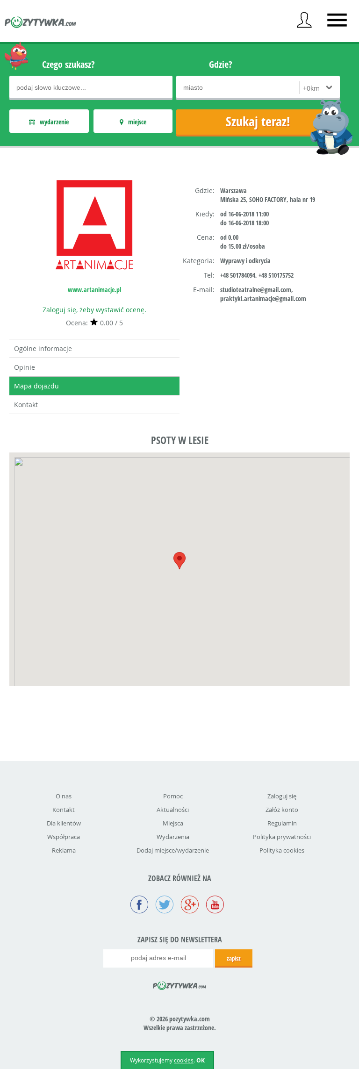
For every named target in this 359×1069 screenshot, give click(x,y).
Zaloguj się (281, 796)
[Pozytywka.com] (180, 984)
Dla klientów (64, 823)
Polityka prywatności (282, 836)
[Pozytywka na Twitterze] (164, 905)
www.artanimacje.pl (94, 289)
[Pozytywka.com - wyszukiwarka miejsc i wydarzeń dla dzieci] (41, 23)
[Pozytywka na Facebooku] (139, 905)
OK (200, 1060)
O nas (64, 796)
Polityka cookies (281, 850)
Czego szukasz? (68, 64)
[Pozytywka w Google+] (189, 905)
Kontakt (26, 404)
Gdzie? (220, 64)
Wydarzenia (173, 836)
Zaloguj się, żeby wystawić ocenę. (94, 309)
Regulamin (282, 823)
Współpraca (63, 836)
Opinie (24, 367)
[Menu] (337, 20)
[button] (179, 560)
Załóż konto (282, 809)
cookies (184, 1060)
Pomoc (173, 796)
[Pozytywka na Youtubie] (215, 905)
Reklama (64, 850)
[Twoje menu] (304, 20)
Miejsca (173, 823)
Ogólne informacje (43, 348)
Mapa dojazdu (36, 385)
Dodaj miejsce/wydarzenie (172, 850)
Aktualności (173, 809)
